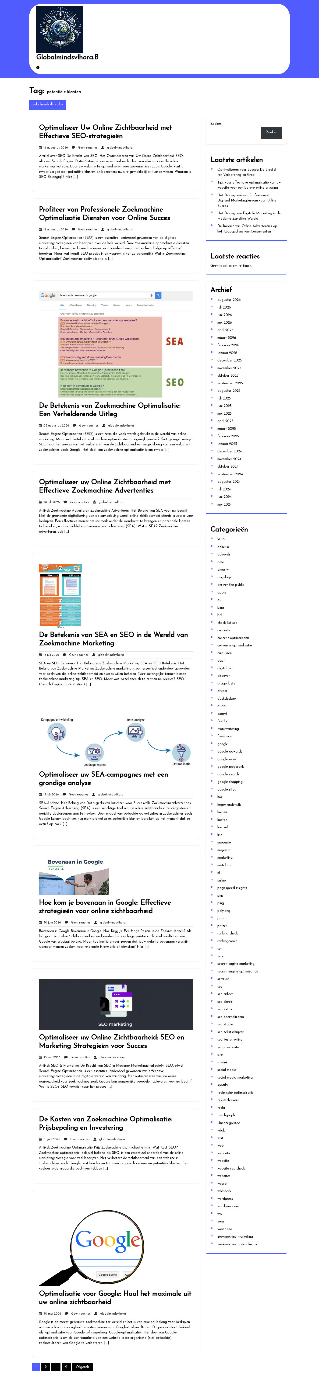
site (220, 1055)
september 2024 (230, 474)
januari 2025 (227, 444)
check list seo (227, 623)
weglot (222, 1184)
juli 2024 (224, 489)
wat (220, 1138)
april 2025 (225, 421)
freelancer (225, 736)
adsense (223, 547)
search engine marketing (236, 964)
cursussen (224, 653)
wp (219, 1214)
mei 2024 (224, 505)
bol (219, 615)
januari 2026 (227, 353)
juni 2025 (224, 406)
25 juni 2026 (51, 1057)
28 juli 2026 (51, 502)
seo (220, 987)
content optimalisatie (233, 638)
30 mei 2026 (51, 1313)
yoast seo (224, 1229)
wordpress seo (228, 1206)
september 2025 (230, 383)
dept (221, 661)
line (219, 835)
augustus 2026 (229, 300)
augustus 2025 (229, 391)
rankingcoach (227, 941)
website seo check (231, 1168)
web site (223, 1153)
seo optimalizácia (230, 1017)
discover (223, 676)
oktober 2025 (227, 376)
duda (221, 706)
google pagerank (230, 767)
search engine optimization (237, 971)
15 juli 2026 (50, 794)
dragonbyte (226, 683)
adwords (223, 554)
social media (226, 1070)
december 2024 (229, 451)
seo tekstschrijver (230, 1032)
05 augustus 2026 (55, 425)
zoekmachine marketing (235, 1237)
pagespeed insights (232, 888)
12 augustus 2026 (55, 229)
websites (223, 1176)
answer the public (230, 585)
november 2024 (229, 459)
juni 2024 (224, 497)
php (220, 896)
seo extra (224, 1009)
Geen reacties (86, 147)
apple (221, 592)
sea (220, 956)
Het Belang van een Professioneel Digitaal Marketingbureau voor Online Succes (246, 201)
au (219, 600)
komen (222, 812)
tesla (221, 1108)
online (221, 880)
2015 (221, 539)
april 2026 (225, 330)
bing (220, 608)
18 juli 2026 (50, 654)
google (222, 744)
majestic (223, 850)
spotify (222, 1085)
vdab (221, 1130)
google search (228, 774)
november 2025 (229, 368)
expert (222, 714)
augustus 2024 (229, 482)
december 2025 (229, 360)
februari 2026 (228, 345)
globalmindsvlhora (118, 147)
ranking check (227, 933)
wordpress (225, 1199)
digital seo (225, 668)
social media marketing (235, 1078)
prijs (220, 918)
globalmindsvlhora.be (47, 104)
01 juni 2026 (51, 1139)
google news (226, 759)
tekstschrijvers (228, 1100)
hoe (220, 797)
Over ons (112, 96)
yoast (221, 1221)
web (220, 1146)
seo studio (225, 1024)
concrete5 (224, 630)
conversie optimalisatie (234, 645)
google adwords (229, 751)
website (223, 1161)
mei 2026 (224, 323)
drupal (222, 691)
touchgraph (226, 1115)
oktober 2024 (227, 467)
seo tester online (229, 1039)
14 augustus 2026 (55, 147)
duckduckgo (226, 699)
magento (224, 842)
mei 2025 (224, 414)
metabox (224, 865)
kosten (222, 820)
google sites (226, 789)
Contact (111, 83)
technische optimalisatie (235, 1093)
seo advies (225, 994)
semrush (223, 979)
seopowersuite (228, 1047)
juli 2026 (224, 307)
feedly (222, 721)
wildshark (224, 1191)
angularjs (224, 577)
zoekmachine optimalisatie (237, 1244)
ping (220, 903)
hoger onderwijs (229, 805)
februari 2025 (228, 436)
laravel (222, 827)
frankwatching (228, 729)
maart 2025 (226, 429)
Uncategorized (228, 1123)
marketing (225, 858)
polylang (223, 911)
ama (220, 562)
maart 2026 (226, 338)
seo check (224, 1002)
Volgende (82, 1367)
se (219, 949)
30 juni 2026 (51, 922)
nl (218, 873)
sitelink (222, 1062)
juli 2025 (224, 398)
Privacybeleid (115, 109)
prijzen (222, 926)
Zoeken (216, 124)
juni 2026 (224, 315)
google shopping (230, 782)
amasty (223, 570)
